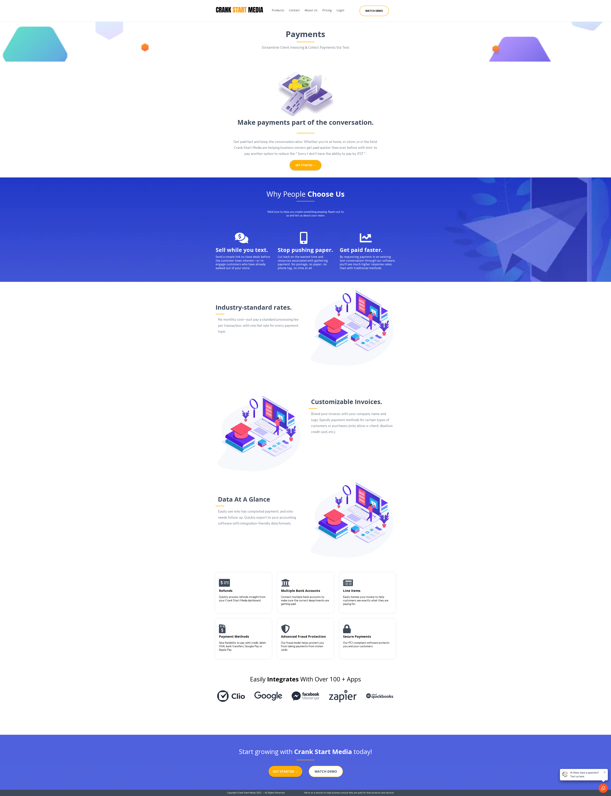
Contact (294, 10)
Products (278, 10)
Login (340, 10)
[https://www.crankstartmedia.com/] (239, 10)
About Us (311, 10)
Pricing (327, 10)
